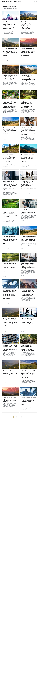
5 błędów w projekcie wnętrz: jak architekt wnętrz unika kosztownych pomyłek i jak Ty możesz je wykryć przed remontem (10, 373)
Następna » (24, 416)
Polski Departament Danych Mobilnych (12, 1)
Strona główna (34, 1)
